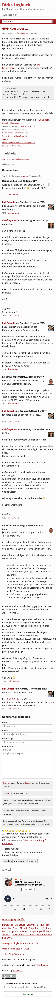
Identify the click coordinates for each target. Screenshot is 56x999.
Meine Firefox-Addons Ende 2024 (15, 136)
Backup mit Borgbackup (11, 146)
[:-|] (10, 830)
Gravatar (6, 783)
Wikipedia (44, 120)
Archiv (35, 943)
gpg (22, 126)
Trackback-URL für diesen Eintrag (15, 159)
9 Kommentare (16, 123)
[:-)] (6, 830)
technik (5, 123)
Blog (6, 943)
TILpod (23, 928)
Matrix (5, 931)
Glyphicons (42, 965)
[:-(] (16, 830)
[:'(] (3, 830)
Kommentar (8, 746)
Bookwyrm (7, 938)
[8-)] (19, 830)
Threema (22, 931)
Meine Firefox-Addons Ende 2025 (15, 133)
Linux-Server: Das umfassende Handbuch (32, 934)
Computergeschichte (39, 931)
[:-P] (26, 830)
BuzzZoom (13, 928)
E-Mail (5, 730)
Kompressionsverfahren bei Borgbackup (18, 143)
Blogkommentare (21, 943)
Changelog (20, 925)
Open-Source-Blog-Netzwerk (16, 948)
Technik (6, 934)
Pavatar (28, 783)
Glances (5, 139)
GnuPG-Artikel (13, 699)
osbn (27, 126)
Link (9, 195)
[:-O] (13, 830)
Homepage (7, 738)
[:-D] (23, 830)
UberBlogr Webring (13, 954)
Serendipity (35, 928)
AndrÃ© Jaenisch (10, 220)
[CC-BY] (9, 976)
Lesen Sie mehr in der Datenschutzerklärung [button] (25, 987)
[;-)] (29, 830)
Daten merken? (11, 849)
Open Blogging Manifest (13, 919)
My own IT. (18, 970)
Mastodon (47, 928)
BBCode (6, 793)
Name (5, 722)
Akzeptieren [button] (28, 994)
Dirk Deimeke (21, 33)
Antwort (16, 195)
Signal (13, 931)
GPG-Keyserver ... (15, 29)
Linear (25, 176)
